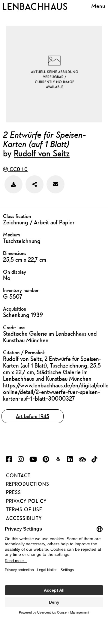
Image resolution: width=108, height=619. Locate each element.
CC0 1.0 (18, 169)
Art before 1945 (32, 416)
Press (13, 492)
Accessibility (24, 518)
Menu (98, 6)
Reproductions (27, 484)
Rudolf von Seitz (42, 153)
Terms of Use (24, 509)
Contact (18, 475)
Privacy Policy (26, 501)
